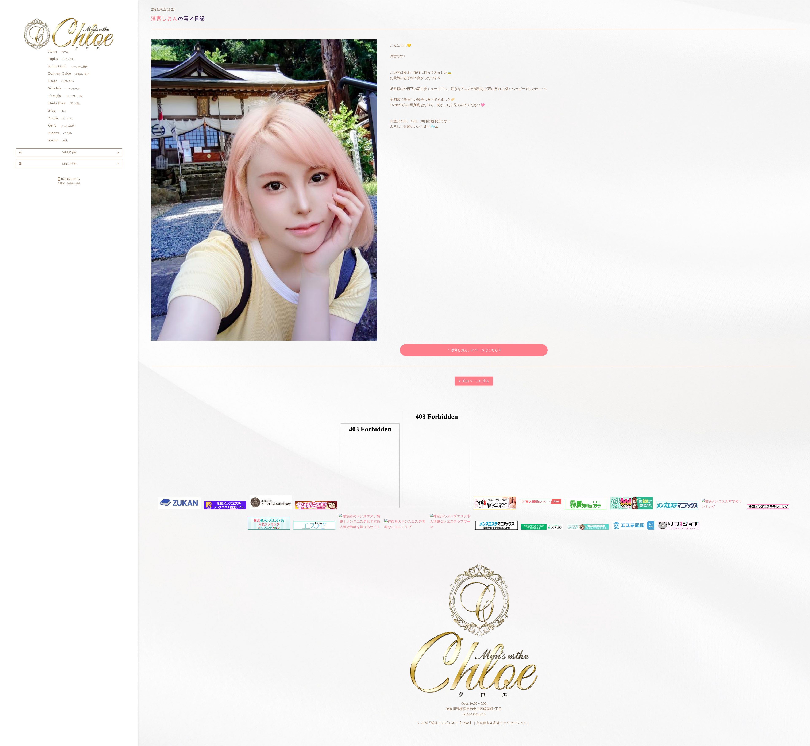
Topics (61, 59)
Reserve (60, 133)
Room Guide (68, 66)
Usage (61, 81)
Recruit (58, 140)
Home (58, 51)
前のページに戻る (475, 381)
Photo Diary (64, 103)
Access (60, 118)
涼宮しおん (164, 18)
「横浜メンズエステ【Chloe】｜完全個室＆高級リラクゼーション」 (68, 34)
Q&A (61, 125)
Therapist (65, 96)
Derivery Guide (69, 73)
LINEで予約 (69, 163)
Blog (58, 110)
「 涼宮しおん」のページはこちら (473, 350)
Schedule (64, 88)
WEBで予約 (69, 152)
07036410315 (70, 179)
